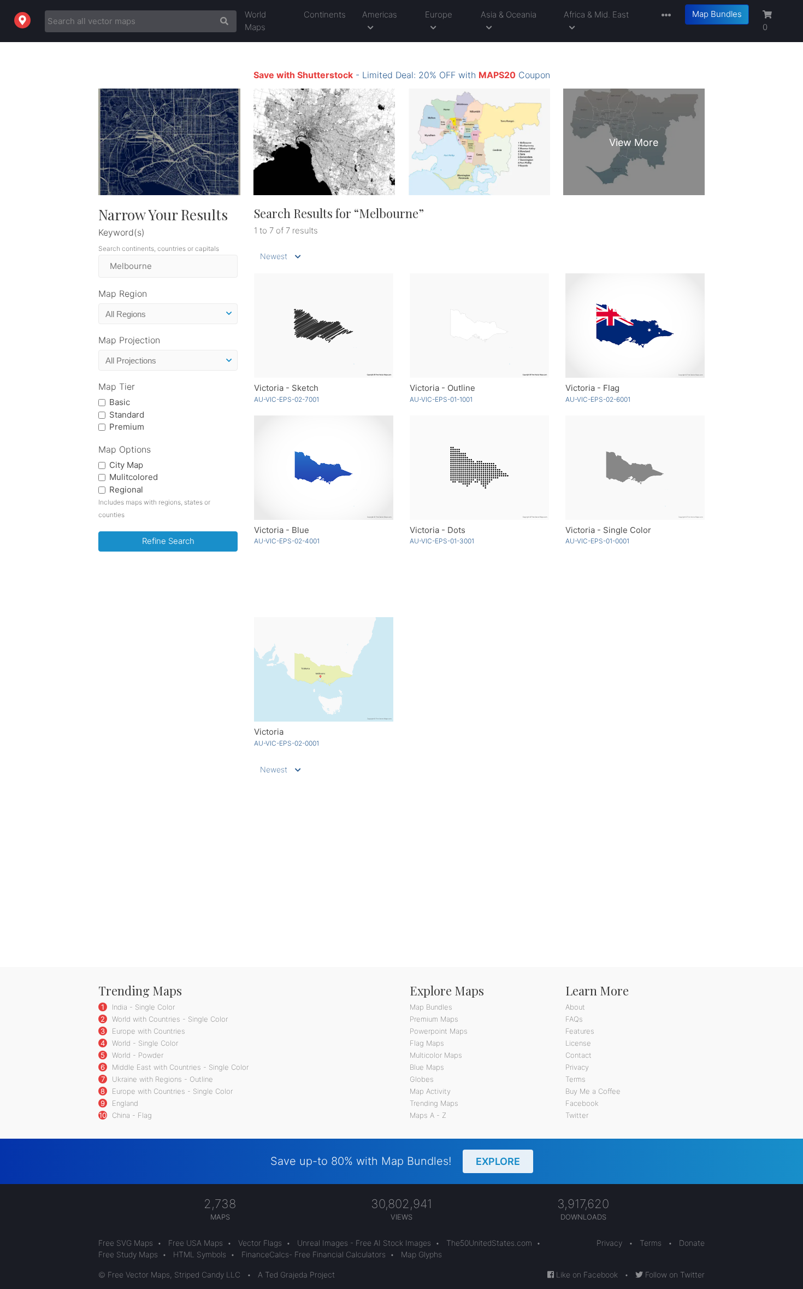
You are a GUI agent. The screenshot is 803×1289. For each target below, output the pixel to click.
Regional (126, 489)
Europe (438, 14)
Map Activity (430, 1091)
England (124, 1103)
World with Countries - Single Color (169, 1019)
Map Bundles (717, 14)
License (578, 1043)
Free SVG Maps (125, 1242)
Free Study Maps (128, 1254)
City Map (126, 465)
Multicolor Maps (436, 1055)
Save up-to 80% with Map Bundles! (395, 1161)
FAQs (574, 1019)
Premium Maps (434, 1019)
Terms (575, 1079)
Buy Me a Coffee (593, 1091)
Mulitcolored (133, 477)
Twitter (576, 1115)
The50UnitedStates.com (489, 1242)
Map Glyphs (421, 1254)
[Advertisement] (168, 726)
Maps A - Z (428, 1115)
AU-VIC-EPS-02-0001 (286, 743)
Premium (126, 426)
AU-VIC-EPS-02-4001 (287, 541)
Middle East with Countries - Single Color (179, 1067)
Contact (578, 1055)
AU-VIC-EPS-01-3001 (442, 541)
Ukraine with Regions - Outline (161, 1079)
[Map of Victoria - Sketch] (323, 325)
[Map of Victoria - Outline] (479, 325)
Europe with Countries (147, 1031)
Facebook (582, 1103)
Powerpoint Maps (439, 1031)
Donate (692, 1242)
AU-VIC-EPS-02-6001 (597, 399)
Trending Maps (434, 1103)
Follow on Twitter (674, 1274)
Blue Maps (427, 1067)
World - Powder (136, 1055)
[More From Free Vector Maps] (664, 15)
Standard (126, 414)
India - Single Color (142, 1007)
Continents (325, 14)
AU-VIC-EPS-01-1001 (441, 399)
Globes (422, 1079)
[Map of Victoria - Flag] (635, 325)
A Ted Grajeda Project (296, 1274)
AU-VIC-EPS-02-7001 (286, 399)
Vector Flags (260, 1242)
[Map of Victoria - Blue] (323, 467)
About (575, 1007)
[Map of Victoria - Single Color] (635, 467)
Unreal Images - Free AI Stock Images (364, 1242)
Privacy (577, 1067)
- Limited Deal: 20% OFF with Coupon (401, 74)
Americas (379, 14)
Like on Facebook (586, 1274)
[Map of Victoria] (323, 669)
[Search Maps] (221, 21)
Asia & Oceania (508, 14)
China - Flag (131, 1115)
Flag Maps (427, 1043)
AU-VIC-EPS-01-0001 (597, 541)
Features (579, 1031)
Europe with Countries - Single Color (171, 1091)
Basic (119, 402)
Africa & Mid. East (596, 14)
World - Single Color (144, 1043)
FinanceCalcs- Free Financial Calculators (313, 1254)
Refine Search (168, 541)
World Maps (255, 20)
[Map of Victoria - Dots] (479, 467)
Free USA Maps (195, 1242)
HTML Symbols (199, 1254)
